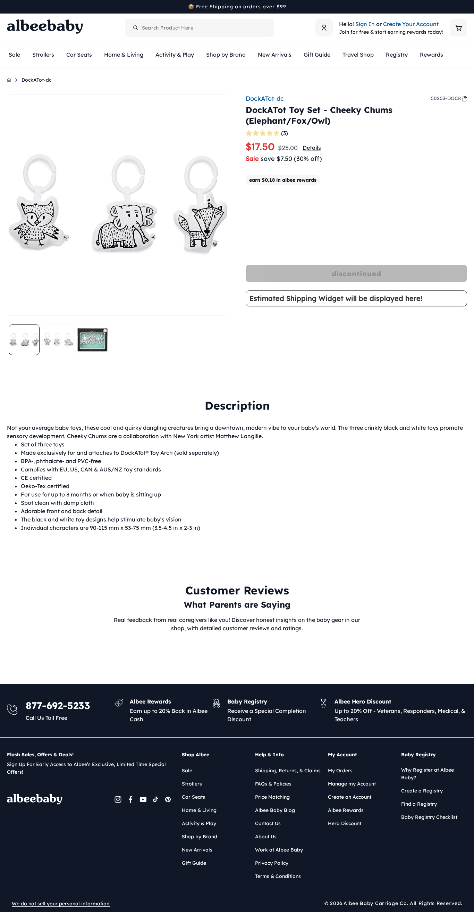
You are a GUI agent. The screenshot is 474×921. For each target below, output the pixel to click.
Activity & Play (199, 823)
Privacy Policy (271, 863)
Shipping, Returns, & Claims (288, 770)
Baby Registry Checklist (429, 817)
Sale (187, 770)
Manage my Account (352, 784)
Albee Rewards (346, 810)
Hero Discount (344, 823)
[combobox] (199, 28)
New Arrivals (197, 850)
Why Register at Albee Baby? (427, 774)
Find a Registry (419, 804)
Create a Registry (422, 791)
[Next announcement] (464, 6)
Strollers (192, 784)
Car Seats (193, 797)
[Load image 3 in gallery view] (92, 339)
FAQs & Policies (273, 784)
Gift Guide (194, 863)
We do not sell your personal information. (61, 904)
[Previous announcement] (9, 6)
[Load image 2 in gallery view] (58, 339)
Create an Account (349, 797)
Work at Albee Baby (279, 850)
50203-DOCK (446, 98)
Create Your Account (411, 23)
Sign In (365, 23)
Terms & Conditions (278, 876)
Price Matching (272, 797)
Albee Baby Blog (275, 810)
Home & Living (199, 810)
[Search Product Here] (135, 28)
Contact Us (268, 823)
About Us (266, 836)
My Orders (340, 770)
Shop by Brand (199, 836)
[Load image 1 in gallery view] (24, 339)
